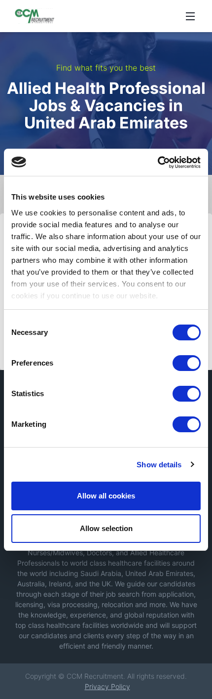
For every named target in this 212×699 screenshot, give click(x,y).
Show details (159, 464)
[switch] (187, 363)
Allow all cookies (106, 496)
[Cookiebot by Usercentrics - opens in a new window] (157, 162)
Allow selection (106, 528)
